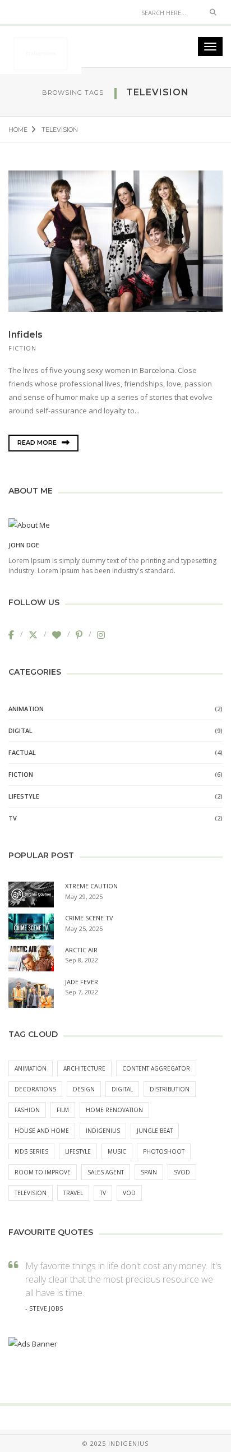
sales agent (105, 1172)
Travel (73, 1193)
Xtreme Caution (91, 886)
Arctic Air (81, 950)
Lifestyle (23, 796)
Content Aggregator (156, 1068)
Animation (26, 708)
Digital (20, 730)
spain (149, 1172)
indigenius (103, 1131)
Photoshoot (163, 1151)
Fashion (27, 1110)
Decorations (35, 1089)
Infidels (25, 334)
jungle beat (155, 1131)
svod (182, 1172)
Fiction (22, 348)
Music (117, 1151)
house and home (42, 1131)
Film (63, 1110)
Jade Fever (81, 982)
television (31, 1193)
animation (31, 1068)
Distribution (170, 1089)
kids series (31, 1151)
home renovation (114, 1110)
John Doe (23, 545)
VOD (129, 1193)
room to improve (43, 1172)
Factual (22, 752)
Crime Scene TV (89, 918)
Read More (37, 442)
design (84, 1089)
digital (122, 1089)
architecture (84, 1068)
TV (12, 818)
